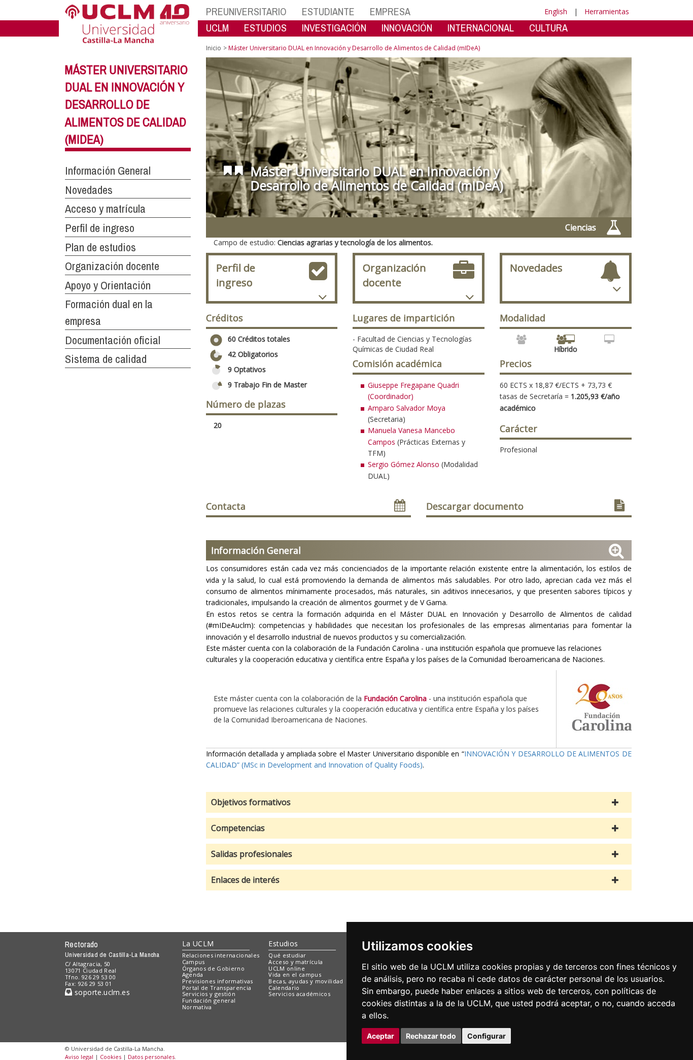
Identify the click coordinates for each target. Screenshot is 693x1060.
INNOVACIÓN (407, 28)
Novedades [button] (89, 189)
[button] (419, 802)
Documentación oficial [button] (112, 340)
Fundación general (209, 1000)
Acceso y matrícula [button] (105, 208)
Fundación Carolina (395, 698)
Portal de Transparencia (217, 987)
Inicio (213, 48)
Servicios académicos (299, 994)
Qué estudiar (287, 955)
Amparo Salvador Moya (406, 408)
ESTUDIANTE (328, 11)
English (555, 11)
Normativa (197, 1007)
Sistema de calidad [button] (106, 359)
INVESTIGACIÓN (334, 28)
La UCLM (198, 943)
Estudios (283, 943)
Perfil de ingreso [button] (99, 228)
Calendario (283, 987)
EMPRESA (390, 11)
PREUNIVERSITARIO (246, 11)
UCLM (217, 28)
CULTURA (548, 28)
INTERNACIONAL (480, 28)
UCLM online (286, 968)
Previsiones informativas (217, 981)
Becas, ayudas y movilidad (305, 981)
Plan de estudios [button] (100, 247)
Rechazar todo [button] (431, 1036)
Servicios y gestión (208, 994)
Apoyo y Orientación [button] (108, 285)
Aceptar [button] (380, 1036)
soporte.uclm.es (101, 992)
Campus (193, 962)
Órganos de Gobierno (213, 968)
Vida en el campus (294, 974)
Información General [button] (108, 170)
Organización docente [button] (112, 266)
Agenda (192, 974)
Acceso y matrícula (295, 962)
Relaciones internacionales (221, 955)
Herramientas (606, 11)
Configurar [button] (486, 1036)
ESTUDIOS (265, 28)
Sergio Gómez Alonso (403, 464)
